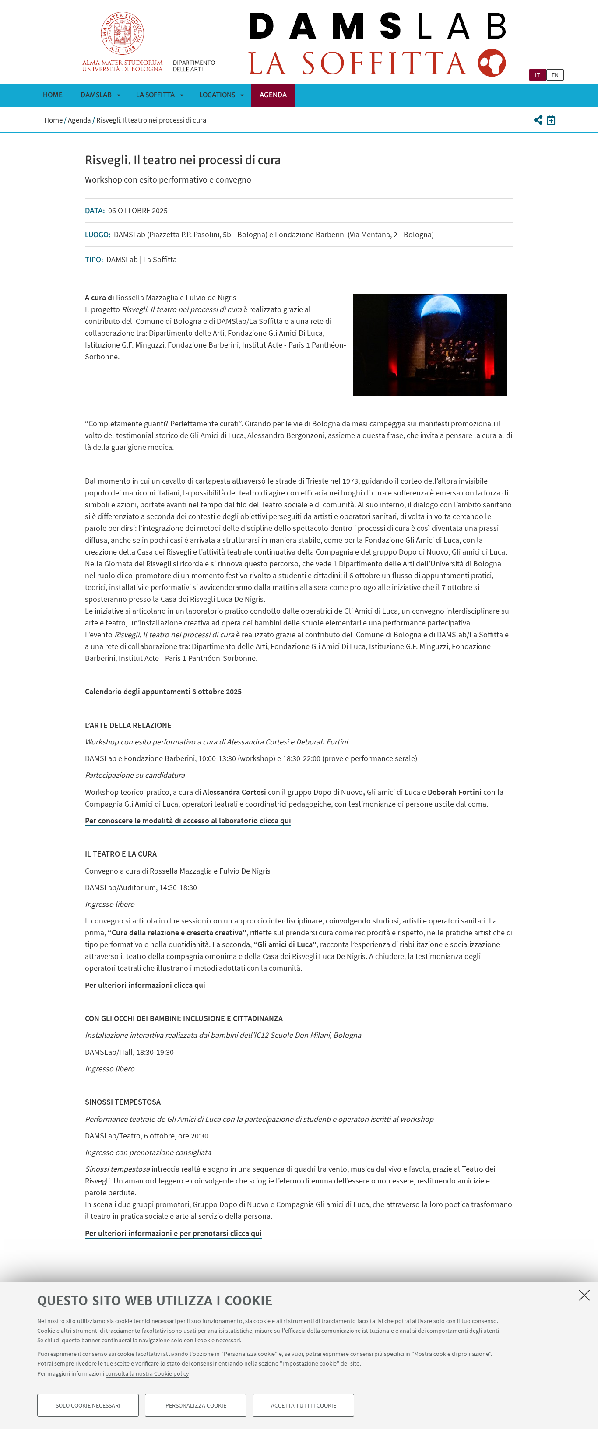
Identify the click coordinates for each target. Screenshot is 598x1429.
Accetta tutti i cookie (303, 1405)
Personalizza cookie (195, 1405)
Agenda (273, 95)
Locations (217, 95)
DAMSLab (96, 95)
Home (53, 95)
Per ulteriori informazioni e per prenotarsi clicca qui (173, 1233)
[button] (537, 120)
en (555, 75)
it (537, 75)
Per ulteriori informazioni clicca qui (145, 985)
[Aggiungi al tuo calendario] (551, 120)
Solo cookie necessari (88, 1405)
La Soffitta (155, 95)
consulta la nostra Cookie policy (147, 1373)
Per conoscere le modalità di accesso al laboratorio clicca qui (188, 820)
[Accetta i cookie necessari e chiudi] (584, 1295)
